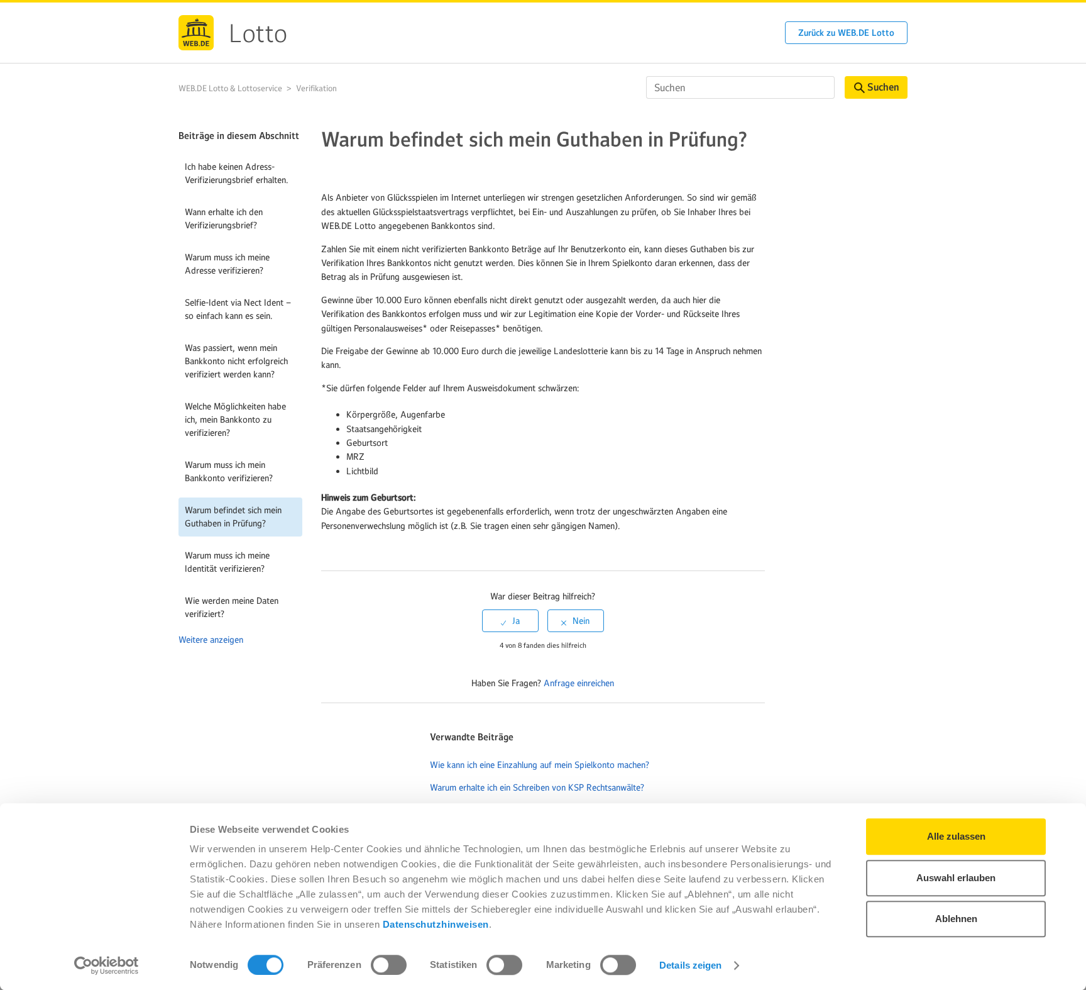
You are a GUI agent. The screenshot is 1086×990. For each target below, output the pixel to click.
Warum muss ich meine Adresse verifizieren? (227, 264)
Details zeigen (690, 965)
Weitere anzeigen (210, 639)
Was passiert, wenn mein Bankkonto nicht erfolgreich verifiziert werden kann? (236, 361)
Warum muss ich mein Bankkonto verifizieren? (229, 471)
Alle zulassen (956, 836)
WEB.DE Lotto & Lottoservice (230, 88)
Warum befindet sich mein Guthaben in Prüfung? (233, 516)
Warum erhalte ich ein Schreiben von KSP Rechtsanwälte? (537, 787)
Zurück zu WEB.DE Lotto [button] (846, 32)
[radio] (510, 620)
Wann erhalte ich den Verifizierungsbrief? (224, 218)
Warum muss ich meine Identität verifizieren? (227, 562)
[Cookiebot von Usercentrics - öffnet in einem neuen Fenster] (107, 965)
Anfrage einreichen (579, 683)
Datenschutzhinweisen (436, 924)
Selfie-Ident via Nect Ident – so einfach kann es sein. (238, 309)
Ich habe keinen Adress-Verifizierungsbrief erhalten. (236, 173)
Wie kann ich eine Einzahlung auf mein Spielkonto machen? (539, 764)
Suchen (883, 87)
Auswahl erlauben (956, 877)
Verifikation (316, 88)
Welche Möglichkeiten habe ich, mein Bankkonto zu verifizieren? (235, 419)
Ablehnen (956, 918)
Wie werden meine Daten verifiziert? (231, 607)
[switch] (389, 965)
